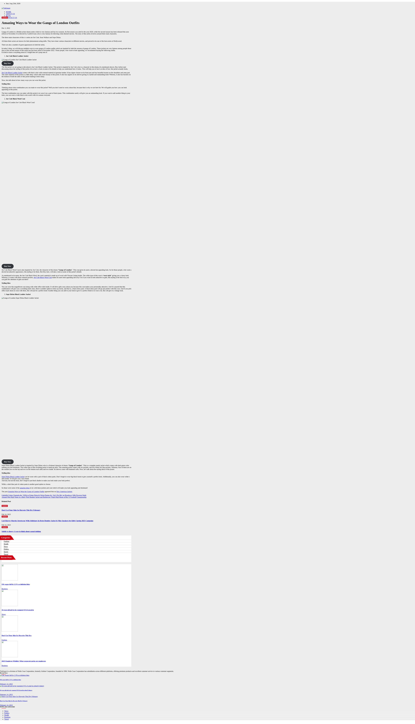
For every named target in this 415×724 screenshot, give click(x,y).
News (6, 546)
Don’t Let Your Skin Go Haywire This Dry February (21, 510)
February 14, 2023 (6, 684)
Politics (6, 549)
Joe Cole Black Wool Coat (43, 277)
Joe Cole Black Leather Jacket (12, 73)
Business (5, 589)
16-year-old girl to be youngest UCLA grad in (18, 610)
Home (8, 12)
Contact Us (11, 18)
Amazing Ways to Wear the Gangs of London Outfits (26, 491)
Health (6, 544)
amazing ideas (25, 488)
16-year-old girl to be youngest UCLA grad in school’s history (16, 690)
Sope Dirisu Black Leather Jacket (13, 477)
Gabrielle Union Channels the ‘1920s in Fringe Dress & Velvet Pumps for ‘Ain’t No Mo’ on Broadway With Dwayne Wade (44, 495)
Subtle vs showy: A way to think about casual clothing (21, 531)
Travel (6, 554)
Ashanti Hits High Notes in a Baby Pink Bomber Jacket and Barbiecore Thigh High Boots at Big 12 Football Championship (44, 497)
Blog (8, 16)
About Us (10, 14)
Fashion (4, 17)
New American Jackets (64, 491)
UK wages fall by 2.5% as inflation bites (16, 584)
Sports (6, 552)
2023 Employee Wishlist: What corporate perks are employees (24, 661)
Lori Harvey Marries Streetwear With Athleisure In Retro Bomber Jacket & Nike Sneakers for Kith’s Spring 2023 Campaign (47, 521)
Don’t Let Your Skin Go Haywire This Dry (17, 635)
